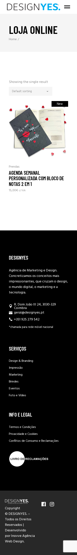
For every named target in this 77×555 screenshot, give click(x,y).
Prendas (14, 166)
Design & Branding (21, 361)
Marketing (16, 374)
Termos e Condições (22, 427)
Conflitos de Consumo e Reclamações (34, 441)
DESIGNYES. (17, 514)
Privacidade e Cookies (23, 434)
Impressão (16, 367)
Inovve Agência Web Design (20, 538)
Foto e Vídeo (17, 395)
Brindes (14, 381)
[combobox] (30, 91)
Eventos (14, 388)
